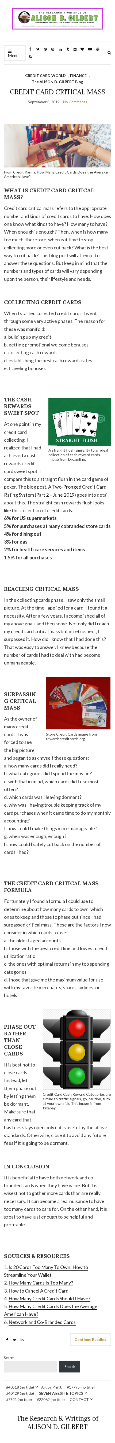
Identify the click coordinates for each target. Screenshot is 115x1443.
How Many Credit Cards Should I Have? (49, 1298)
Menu (13, 55)
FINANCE (78, 75)
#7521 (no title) (19, 1399)
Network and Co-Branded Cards (42, 1322)
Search (9, 1358)
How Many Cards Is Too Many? (41, 1283)
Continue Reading (90, 1339)
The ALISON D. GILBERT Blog (57, 81)
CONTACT (79, 1399)
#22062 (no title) (51, 1399)
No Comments (75, 101)
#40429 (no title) (20, 1393)
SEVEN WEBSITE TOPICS (61, 1393)
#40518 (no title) (20, 1387)
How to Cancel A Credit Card (38, 1291)
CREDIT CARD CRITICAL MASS (57, 91)
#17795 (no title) (81, 1387)
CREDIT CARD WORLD (45, 75)
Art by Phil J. (51, 1387)
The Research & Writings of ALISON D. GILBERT (57, 1422)
